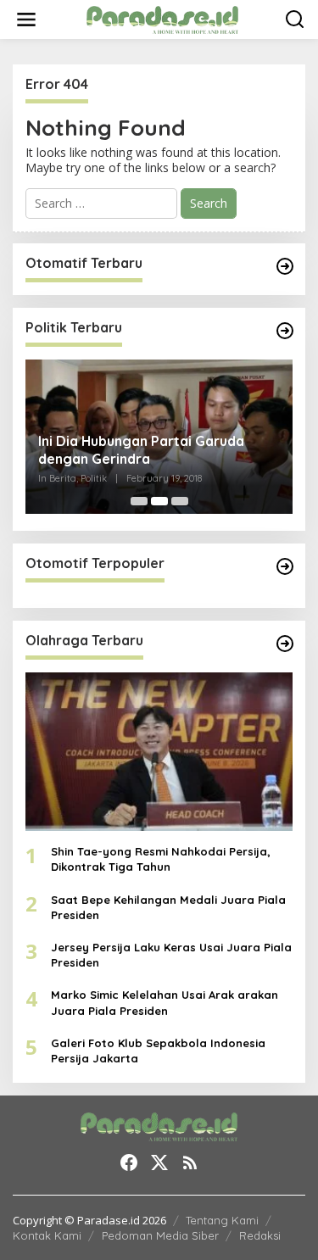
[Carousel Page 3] (179, 501)
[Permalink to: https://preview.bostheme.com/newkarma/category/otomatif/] (285, 266)
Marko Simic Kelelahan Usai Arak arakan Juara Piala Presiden (164, 1002)
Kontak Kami (47, 1235)
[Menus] (26, 19)
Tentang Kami (222, 1220)
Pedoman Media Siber (160, 1235)
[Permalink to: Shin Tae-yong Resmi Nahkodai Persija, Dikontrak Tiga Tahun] (159, 751)
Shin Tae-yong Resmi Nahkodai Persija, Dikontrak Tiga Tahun (161, 859)
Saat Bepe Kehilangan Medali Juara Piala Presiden (168, 907)
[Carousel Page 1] (139, 501)
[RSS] (190, 1162)
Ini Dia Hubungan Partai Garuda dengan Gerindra (141, 449)
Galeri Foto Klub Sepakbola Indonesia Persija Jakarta (158, 1050)
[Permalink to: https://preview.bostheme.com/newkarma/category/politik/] (285, 331)
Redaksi (260, 1235)
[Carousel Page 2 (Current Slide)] (159, 501)
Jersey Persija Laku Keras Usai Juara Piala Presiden (171, 954)
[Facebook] (129, 1162)
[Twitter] (159, 1162)
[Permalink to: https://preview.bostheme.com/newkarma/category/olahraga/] (285, 643)
